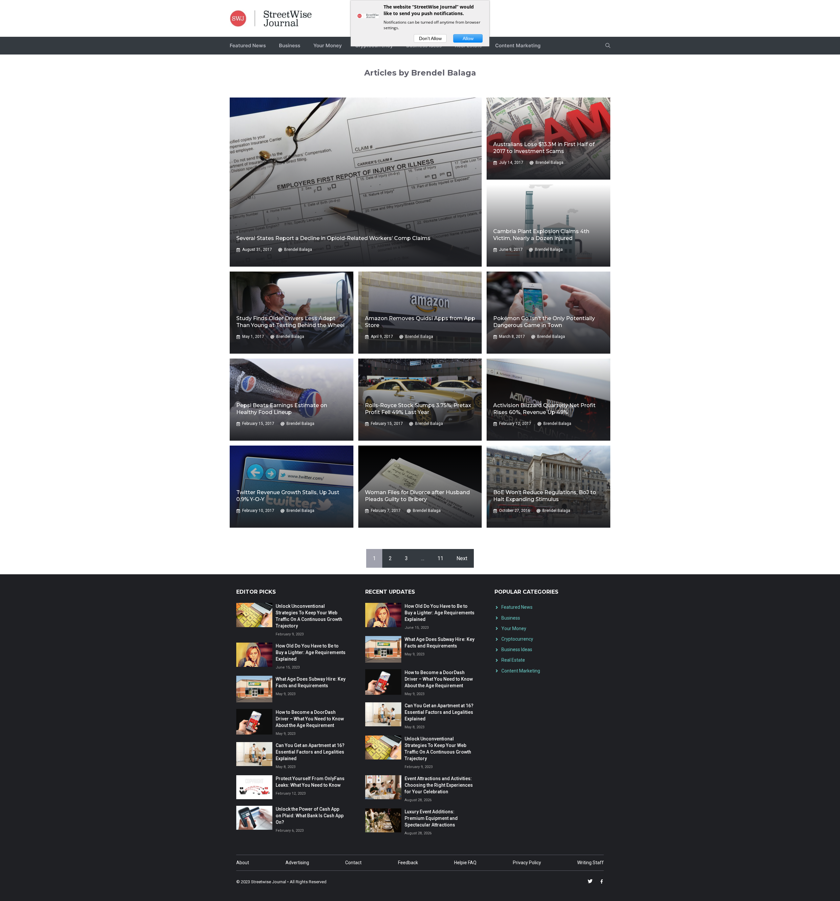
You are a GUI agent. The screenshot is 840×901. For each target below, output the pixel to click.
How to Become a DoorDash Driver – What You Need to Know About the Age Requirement (310, 719)
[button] (608, 46)
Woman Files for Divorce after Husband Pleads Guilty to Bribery (417, 495)
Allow (468, 38)
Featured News (248, 45)
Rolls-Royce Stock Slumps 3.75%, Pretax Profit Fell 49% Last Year (418, 408)
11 (440, 558)
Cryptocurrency (517, 639)
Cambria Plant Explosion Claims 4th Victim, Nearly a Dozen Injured (541, 234)
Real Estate (513, 660)
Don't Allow (430, 38)
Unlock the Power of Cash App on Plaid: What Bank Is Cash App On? (310, 815)
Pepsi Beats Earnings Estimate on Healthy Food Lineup (281, 408)
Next (461, 558)
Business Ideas (516, 649)
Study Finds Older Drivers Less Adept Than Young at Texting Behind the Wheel (290, 321)
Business (289, 45)
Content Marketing (517, 45)
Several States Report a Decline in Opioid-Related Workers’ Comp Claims (333, 238)
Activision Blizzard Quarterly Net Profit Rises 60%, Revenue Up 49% (544, 408)
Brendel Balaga (298, 249)
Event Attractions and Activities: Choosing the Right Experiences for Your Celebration (439, 785)
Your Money (327, 45)
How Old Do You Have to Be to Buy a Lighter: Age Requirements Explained (311, 652)
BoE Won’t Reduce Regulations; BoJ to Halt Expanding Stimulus (544, 495)
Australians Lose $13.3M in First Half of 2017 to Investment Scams (544, 147)
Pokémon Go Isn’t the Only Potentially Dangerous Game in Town (544, 321)
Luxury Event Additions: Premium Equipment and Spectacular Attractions (431, 818)
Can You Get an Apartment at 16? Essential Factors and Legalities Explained (310, 752)
